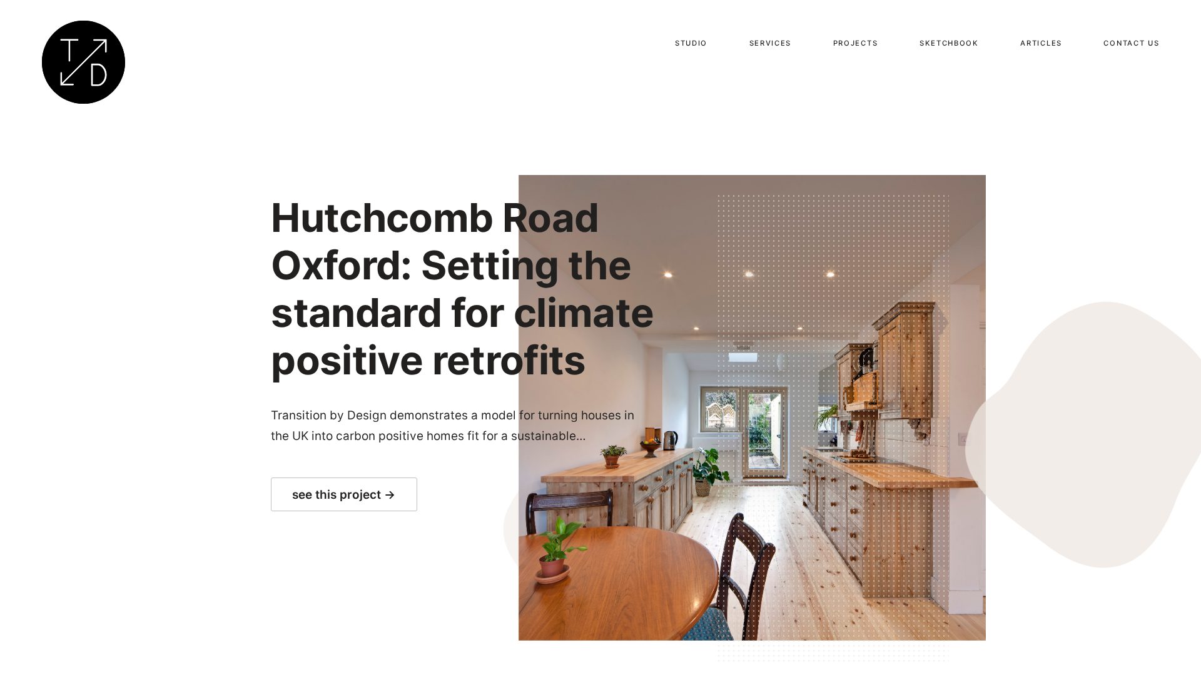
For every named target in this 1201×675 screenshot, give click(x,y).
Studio (691, 43)
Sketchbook (949, 43)
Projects (855, 43)
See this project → (344, 495)
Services (770, 43)
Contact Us (1131, 43)
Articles (1041, 43)
